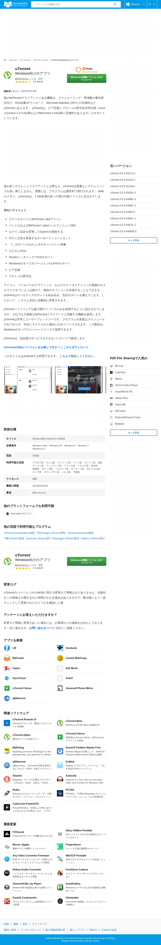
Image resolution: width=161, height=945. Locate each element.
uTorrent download (77, 533)
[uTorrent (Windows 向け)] (7, 75)
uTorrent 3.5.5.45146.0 (122, 186)
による (25, 78)
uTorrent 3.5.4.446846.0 (123, 231)
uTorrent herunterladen (16, 533)
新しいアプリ (77, 930)
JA (149, 4)
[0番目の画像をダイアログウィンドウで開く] (28, 379)
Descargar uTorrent (63, 538)
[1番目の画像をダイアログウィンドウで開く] (78, 379)
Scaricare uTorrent (36, 538)
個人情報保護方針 (55, 930)
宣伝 (25, 924)
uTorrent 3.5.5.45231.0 (122, 180)
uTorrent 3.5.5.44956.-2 (123, 205)
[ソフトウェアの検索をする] (115, 4)
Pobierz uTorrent (90, 538)
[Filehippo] (15, 4)
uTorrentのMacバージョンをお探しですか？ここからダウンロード (46, 347)
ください (88, 356)
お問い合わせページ (42, 628)
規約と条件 (10, 930)
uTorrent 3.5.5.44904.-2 (123, 218)
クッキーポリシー (31, 930)
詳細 (6, 924)
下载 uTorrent (11, 538)
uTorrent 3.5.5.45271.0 (122, 173)
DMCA (93, 930)
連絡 (15, 924)
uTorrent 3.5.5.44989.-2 (123, 199)
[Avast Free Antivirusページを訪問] (86, 70)
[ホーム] (5, 60)
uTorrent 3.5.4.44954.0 (122, 212)
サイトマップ (39, 924)
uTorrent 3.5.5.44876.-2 (123, 225)
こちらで (65, 356)
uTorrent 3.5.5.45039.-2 (123, 192)
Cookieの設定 (109, 930)
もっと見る (133, 240)
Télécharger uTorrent (48, 533)
